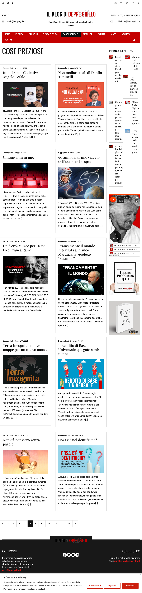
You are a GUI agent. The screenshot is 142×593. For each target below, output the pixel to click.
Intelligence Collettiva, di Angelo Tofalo (23, 74)
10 (42, 523)
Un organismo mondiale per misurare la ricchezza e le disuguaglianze (119, 120)
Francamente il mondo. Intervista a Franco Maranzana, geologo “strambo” (77, 252)
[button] (4, 2)
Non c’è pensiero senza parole (21, 441)
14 (69, 523)
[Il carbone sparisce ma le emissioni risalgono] (127, 131)
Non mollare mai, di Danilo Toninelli (80, 74)
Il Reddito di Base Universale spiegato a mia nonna (79, 349)
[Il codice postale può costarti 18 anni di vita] (125, 76)
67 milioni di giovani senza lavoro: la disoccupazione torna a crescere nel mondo (119, 164)
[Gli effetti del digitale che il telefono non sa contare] (127, 102)
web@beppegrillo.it (16, 21)
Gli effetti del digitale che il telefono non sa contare (136, 113)
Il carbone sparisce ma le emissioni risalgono (136, 141)
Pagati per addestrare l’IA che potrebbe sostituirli (119, 69)
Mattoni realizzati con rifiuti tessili (136, 63)
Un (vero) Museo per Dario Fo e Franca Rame (24, 247)
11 (49, 523)
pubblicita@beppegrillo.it (128, 21)
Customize (94, 586)
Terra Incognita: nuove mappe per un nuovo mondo (25, 347)
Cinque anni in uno (18, 157)
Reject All (112, 586)
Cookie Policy (43, 589)
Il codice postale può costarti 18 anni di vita (134, 85)
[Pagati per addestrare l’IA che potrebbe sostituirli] (111, 57)
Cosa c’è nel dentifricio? (77, 439)
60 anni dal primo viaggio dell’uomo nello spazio (79, 159)
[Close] (140, 574)
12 (55, 523)
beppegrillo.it (8, 68)
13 (62, 523)
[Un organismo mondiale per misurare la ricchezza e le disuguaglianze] (111, 102)
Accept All (130, 586)
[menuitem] (7, 34)
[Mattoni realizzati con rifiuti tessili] (127, 57)
